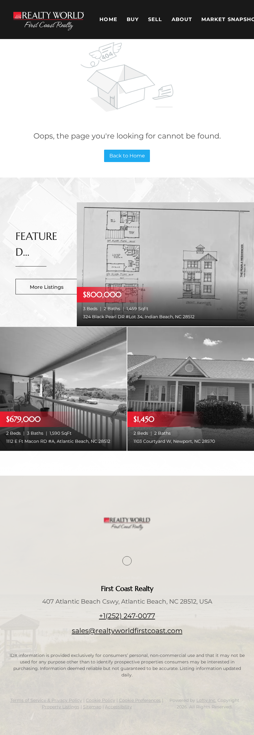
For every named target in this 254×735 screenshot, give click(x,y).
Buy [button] (133, 19)
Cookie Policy (100, 700)
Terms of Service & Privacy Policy (46, 700)
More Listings (47, 287)
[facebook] (127, 561)
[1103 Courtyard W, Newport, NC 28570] (190, 388)
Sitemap (92, 707)
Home (108, 19)
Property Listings (60, 707)
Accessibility (118, 707)
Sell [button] (155, 19)
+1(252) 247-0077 (127, 616)
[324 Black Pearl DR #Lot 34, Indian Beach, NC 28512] (165, 264)
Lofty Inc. (206, 700)
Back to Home (127, 156)
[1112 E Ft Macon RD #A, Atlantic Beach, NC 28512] (63, 388)
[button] (48, 19)
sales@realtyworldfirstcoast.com (127, 631)
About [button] (182, 19)
